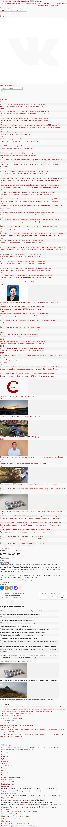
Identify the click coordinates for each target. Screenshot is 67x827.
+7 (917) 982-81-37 (19, 10)
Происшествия (6, 756)
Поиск (4, 91)
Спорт (3, 770)
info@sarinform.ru (18, 718)
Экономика (5, 763)
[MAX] (8, 563)
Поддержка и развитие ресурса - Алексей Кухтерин (20, 826)
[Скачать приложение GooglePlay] (20, 13)
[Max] (15, 85)
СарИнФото (5, 772)
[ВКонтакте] (1, 563)
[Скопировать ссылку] (11, 563)
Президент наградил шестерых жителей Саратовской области (46, 709)
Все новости (4, 99)
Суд (2, 759)
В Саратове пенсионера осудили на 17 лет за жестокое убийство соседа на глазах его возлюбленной (29, 706)
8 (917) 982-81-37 (17, 716)
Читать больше (47, 711)
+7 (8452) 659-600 (6, 10)
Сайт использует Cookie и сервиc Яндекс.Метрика (19, 811)
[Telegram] (4, 16)
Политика (4, 761)
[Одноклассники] (6, 85)
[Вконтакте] (33, 51)
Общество (17, 550)
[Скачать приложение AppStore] (7, 13)
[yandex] (9, 819)
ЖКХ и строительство (9, 765)
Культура (4, 768)
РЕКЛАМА (5, 786)
